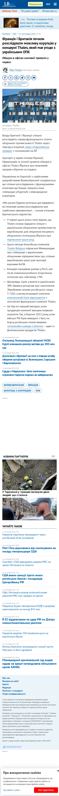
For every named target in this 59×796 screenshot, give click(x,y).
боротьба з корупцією (17, 390)
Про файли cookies (11, 790)
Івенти (5, 684)
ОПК (38, 390)
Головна (6, 33)
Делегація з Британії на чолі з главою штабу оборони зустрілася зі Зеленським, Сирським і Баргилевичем (28, 359)
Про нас (6, 678)
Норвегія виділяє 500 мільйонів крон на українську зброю (25, 634)
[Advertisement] (29, 422)
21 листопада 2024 (27, 34)
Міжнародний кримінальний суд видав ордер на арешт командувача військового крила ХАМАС (29, 663)
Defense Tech (9, 11)
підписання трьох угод (20, 239)
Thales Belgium (16, 248)
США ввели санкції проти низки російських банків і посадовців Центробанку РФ (22, 578)
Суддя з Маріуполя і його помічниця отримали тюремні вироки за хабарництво (27, 373)
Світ (14, 33)
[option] (29, 22)
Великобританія (14, 385)
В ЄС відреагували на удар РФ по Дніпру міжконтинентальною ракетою (28, 621)
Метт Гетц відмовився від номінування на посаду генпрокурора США (29, 549)
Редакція (6, 687)
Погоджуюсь (46, 790)
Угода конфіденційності (14, 693)
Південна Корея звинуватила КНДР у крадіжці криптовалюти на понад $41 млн (28, 607)
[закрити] (58, 771)
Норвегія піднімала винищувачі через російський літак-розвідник (24, 536)
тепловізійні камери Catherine (25, 326)
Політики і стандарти (12, 690)
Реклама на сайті (10, 681)
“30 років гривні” (29, 11)
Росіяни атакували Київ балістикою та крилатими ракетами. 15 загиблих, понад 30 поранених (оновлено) (36, 24)
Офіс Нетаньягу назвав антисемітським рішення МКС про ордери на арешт (24, 594)
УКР (48, 4)
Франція (33, 385)
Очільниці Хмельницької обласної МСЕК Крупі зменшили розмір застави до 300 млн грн (28, 344)
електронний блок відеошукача (26, 297)
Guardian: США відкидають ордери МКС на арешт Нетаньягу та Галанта (26, 563)
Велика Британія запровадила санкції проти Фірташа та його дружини (27, 648)
